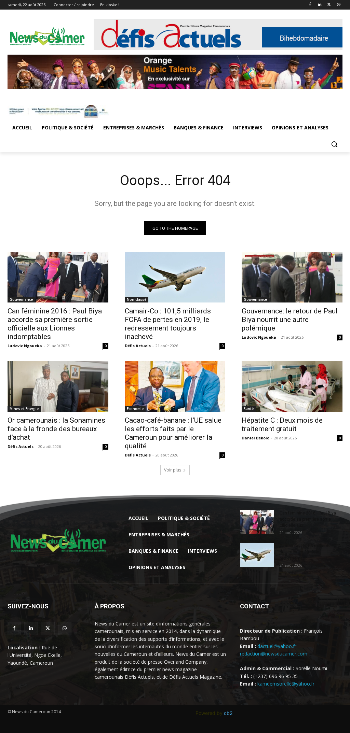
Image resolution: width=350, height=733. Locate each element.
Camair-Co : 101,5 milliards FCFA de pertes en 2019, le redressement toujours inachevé (168, 324)
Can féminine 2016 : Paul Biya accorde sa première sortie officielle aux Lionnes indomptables (55, 324)
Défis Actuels (138, 345)
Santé (249, 408)
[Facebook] (310, 5)
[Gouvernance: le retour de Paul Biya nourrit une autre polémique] (292, 277)
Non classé (136, 299)
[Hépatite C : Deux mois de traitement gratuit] (292, 386)
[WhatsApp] (338, 5)
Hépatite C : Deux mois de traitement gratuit (282, 424)
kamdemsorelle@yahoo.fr (285, 683)
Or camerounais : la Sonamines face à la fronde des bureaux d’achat (56, 428)
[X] (329, 5)
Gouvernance (21, 299)
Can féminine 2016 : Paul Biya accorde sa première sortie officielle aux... (308, 519)
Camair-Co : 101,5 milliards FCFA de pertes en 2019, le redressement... (310, 552)
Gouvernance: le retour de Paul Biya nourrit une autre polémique (290, 319)
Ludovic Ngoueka (25, 345)
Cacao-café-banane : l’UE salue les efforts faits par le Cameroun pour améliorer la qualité (173, 433)
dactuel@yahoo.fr (276, 646)
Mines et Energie (24, 408)
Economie (135, 408)
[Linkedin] (320, 5)
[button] (334, 144)
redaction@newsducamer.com (273, 653)
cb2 (228, 713)
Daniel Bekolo (255, 437)
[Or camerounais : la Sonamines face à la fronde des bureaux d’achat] (58, 386)
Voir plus (172, 470)
